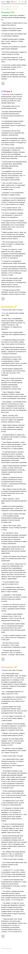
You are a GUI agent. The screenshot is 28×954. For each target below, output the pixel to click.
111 (4, 9)
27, (14, 9)
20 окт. (15, 2)
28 (16, 9)
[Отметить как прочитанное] (3, 83)
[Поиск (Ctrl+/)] (22, 1)
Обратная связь (7, 948)
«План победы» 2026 (6, 6)
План (8, 2)
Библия (3, 2)
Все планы (16, 6)
